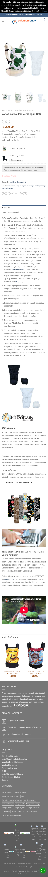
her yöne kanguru (29, 800)
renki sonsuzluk (32, 811)
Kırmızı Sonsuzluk (18, 811)
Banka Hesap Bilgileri (11, 777)
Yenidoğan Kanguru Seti (24, 110)
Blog (23, 867)
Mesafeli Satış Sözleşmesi (13, 762)
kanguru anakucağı (32, 804)
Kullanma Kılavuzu (9, 768)
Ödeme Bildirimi (38, 863)
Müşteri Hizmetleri (9, 765)
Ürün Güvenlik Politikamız (12, 774)
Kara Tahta (6, 811)
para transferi (9, 579)
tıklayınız (18, 281)
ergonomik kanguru (14, 186)
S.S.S (4, 771)
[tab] (24, 207)
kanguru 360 (20, 804)
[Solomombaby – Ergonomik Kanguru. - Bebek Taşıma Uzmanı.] (24, 21)
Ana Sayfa (6, 110)
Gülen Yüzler (12, 674)
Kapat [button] (44, 11)
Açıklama (6, 207)
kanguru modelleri (33, 808)
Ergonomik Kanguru (16, 721)
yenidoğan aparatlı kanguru (11, 815)
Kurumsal (7, 863)
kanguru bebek (7, 808)
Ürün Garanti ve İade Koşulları (14, 759)
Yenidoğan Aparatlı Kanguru (19, 734)
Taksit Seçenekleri (10, 212)
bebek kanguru (7, 792)
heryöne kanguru (8, 804)
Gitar (22, 796)
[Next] (42, 59)
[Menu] (3, 21)
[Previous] (5, 59)
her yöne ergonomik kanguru (12, 800)
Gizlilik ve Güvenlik (10, 756)
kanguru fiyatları (20, 808)
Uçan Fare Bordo (35, 674)
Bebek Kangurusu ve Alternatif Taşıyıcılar (25, 727)
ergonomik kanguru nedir (30, 186)
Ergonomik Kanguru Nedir (18, 741)
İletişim (5, 780)
